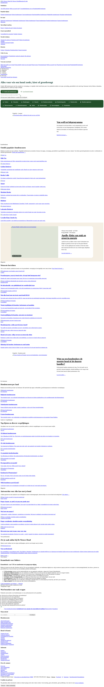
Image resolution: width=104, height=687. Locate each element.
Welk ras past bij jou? (52, 64)
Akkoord (3, 685)
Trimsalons (7, 50)
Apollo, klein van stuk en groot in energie (74, 236)
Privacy (48, 677)
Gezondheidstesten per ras (26, 8)
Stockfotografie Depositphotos (77, 677)
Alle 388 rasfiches (5, 8)
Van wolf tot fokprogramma (70, 122)
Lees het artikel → (61, 375)
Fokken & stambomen (24, 40)
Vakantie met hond (5, 660)
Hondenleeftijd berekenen (39, 8)
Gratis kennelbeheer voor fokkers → (9, 583)
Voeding (15, 34)
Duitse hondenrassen (31, 20)
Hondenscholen (14, 50)
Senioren (20, 34)
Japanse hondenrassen (62, 20)
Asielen (12, 42)
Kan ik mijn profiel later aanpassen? (10, 603)
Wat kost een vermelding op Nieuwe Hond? (12, 599)
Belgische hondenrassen (6, 20)
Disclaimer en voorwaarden (7, 674)
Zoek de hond (66, 64)
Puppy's (2, 28)
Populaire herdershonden (66, 14)
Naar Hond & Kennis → (58, 268)
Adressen (3, 44)
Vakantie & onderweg (6, 40)
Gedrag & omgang (17, 28)
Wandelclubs (12, 56)
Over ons (3, 666)
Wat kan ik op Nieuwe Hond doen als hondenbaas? (14, 595)
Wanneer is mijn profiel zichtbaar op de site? (12, 601)
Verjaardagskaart (42, 64)
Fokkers (2, 50)
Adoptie (2, 41)
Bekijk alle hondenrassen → (19, 152)
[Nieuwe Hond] (2, 608)
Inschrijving (8, 67)
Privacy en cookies (5, 675)
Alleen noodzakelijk (10, 685)
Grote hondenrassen (27, 14)
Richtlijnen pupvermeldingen (8, 673)
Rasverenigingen (5, 56)
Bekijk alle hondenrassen (10, 91)
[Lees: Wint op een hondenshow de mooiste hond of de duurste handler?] (33, 366)
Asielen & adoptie (19, 56)
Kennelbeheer (4, 57)
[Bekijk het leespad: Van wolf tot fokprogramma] (33, 128)
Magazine (3, 22)
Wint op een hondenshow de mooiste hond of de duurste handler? (69, 361)
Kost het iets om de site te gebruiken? (11, 596)
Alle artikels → (65, 494)
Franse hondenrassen (41, 20)
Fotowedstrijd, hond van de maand (23, 64)
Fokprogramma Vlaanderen (7, 644)
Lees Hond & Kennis (28, 91)
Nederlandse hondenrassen (18, 20)
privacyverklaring (79, 682)
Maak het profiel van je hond (7, 64)
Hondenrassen (4, 2)
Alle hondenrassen (5, 621)
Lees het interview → (67, 253)
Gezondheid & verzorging (7, 34)
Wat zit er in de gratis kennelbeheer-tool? (11, 602)
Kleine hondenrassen (17, 14)
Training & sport (9, 28)
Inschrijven (32, 614)
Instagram (66, 677)
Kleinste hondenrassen (6, 14)
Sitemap (53, 677)
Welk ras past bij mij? (15, 8)
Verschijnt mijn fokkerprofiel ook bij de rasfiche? (13, 605)
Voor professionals (5, 667)
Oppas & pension (22, 50)
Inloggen (3, 67)
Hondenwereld (15, 40)
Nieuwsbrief (4, 66)
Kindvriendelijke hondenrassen (39, 14)
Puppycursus (35, 64)
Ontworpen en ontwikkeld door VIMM (23, 677)
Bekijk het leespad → (62, 135)
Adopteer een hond (5, 42)
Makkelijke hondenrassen (53, 14)
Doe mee (3, 58)
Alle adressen (27, 56)
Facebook (58, 677)
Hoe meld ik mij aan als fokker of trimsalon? (12, 598)
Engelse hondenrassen (51, 20)
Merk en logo (4, 671)
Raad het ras (60, 64)
